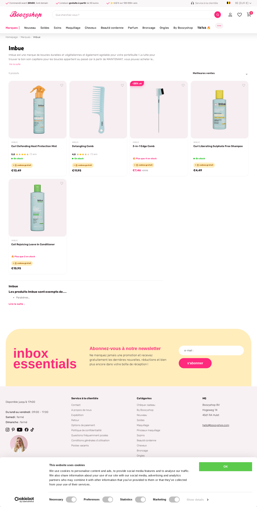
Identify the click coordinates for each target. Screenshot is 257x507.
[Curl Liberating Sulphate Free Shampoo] (220, 110)
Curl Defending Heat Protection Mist (34, 146)
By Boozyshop (183, 27)
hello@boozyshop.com (215, 425)
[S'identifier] (230, 15)
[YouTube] (19, 430)
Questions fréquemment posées (89, 435)
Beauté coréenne (112, 27)
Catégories (144, 398)
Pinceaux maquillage (148, 430)
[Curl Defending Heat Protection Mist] (37, 110)
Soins (57, 27)
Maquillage (73, 27)
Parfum (133, 27)
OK (226, 466)
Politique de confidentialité (86, 430)
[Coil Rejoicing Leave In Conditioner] (37, 208)
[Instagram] (7, 430)
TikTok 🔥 (204, 27)
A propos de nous (81, 409)
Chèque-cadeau (146, 404)
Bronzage (148, 27)
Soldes (44, 27)
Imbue (14, 142)
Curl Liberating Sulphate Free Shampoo (218, 146)
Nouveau (30, 27)
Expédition (77, 414)
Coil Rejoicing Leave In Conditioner (33, 244)
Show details (195, 499)
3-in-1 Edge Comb (143, 146)
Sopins (141, 435)
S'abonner (195, 363)
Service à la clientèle (84, 398)
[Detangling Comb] (98, 110)
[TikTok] (32, 430)
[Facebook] (26, 430)
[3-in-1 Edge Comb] (159, 110)
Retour (75, 420)
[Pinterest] (13, 430)
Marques (13, 27)
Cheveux (90, 27)
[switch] (107, 499)
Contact (76, 404)
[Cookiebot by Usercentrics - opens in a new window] (24, 499)
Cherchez (217, 14)
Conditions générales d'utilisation (90, 440)
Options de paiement (83, 425)
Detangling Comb (83, 146)
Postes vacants (80, 445)
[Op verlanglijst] (62, 85)
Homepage (12, 37)
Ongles (164, 27)
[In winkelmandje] (59, 131)
